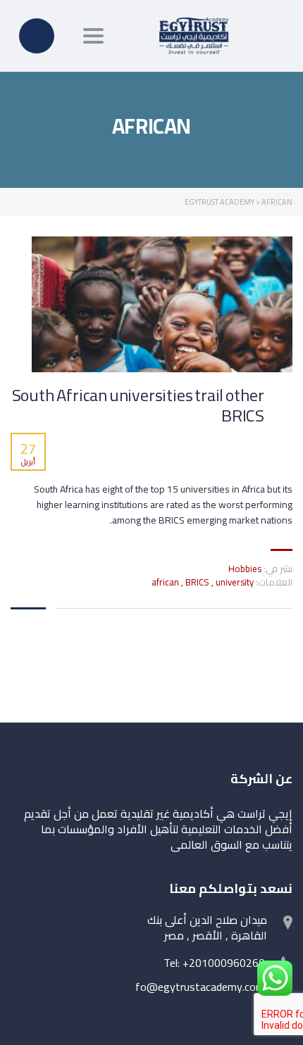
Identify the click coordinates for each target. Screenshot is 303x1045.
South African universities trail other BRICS (138, 406)
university (235, 582)
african (166, 582)
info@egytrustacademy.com (196, 986)
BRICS (198, 582)
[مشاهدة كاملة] (162, 304)
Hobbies (244, 568)
